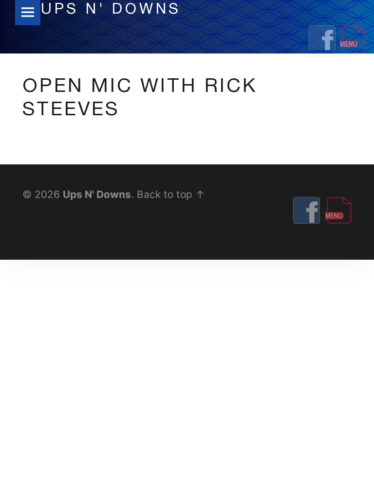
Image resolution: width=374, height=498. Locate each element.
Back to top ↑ (171, 194)
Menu (27, 12)
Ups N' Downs (97, 194)
